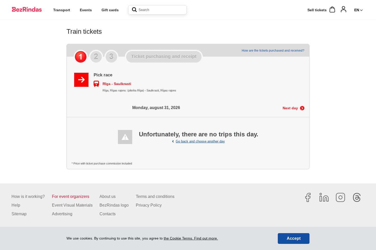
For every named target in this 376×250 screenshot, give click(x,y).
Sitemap (19, 214)
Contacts (107, 214)
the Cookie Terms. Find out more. (191, 238)
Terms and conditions (155, 196)
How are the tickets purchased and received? (273, 50)
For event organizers (70, 196)
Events (86, 10)
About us (107, 196)
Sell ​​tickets (317, 10)
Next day (290, 108)
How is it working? (28, 196)
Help (16, 205)
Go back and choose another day (200, 141)
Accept (294, 238)
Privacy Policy (149, 205)
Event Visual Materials (72, 205)
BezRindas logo (114, 205)
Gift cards (110, 10)
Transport (61, 10)
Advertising (62, 214)
